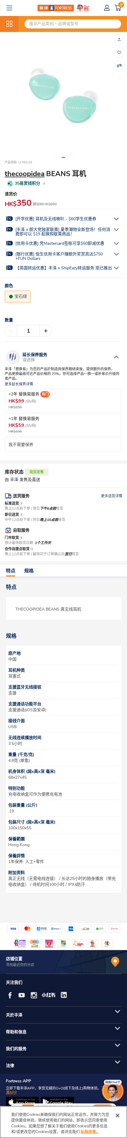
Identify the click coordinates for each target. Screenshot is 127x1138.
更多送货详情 (111, 496)
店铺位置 (14, 959)
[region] (63, 1122)
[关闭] (117, 1115)
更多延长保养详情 (19, 384)
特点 (10, 571)
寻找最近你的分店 (20, 964)
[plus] (46, 331)
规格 (29, 571)
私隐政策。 (90, 1131)
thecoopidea (25, 173)
